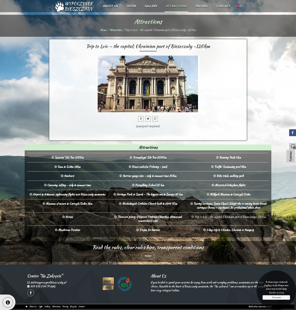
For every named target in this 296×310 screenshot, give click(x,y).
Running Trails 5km (230, 157)
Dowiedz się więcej (276, 292)
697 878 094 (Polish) (42, 286)
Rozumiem (276, 297)
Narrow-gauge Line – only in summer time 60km (149, 176)
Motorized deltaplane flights (229, 185)
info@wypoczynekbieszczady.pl (48, 282)
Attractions (116, 30)
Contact (81, 306)
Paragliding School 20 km (149, 185)
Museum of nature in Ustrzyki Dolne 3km (68, 204)
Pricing (65, 306)
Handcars (68, 176)
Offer (40, 306)
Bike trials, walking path (230, 176)
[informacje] (7, 302)
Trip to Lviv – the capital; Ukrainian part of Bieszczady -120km (230, 217)
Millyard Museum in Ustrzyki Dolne (229, 194)
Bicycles (73, 306)
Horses (69, 217)
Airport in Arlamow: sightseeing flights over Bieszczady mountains (68, 194)
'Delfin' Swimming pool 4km (230, 167)
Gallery (47, 306)
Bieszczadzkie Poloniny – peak (149, 167)
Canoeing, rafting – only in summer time (69, 185)
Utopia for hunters (149, 230)
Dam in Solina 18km (69, 167)
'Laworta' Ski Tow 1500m (69, 157)
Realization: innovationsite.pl (259, 306)
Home (103, 30)
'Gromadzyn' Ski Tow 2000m (149, 157)
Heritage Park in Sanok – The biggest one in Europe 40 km (149, 194)
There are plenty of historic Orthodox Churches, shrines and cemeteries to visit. (149, 219)
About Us (33, 306)
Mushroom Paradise (68, 230)
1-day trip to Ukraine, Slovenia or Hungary (230, 230)
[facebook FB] (30, 292)
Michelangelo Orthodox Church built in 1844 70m (149, 204)
